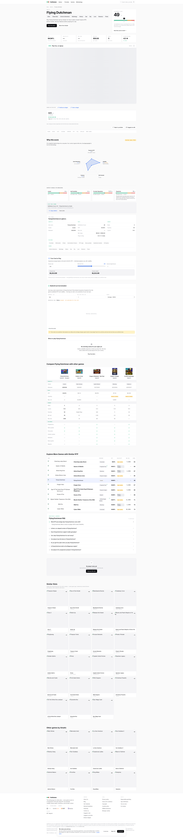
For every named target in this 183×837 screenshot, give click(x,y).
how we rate (87, 143)
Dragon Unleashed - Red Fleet (97, 376)
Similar (82, 131)
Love (78, 249)
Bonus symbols (88, 243)
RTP (74, 131)
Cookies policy (105, 806)
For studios (123, 806)
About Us (86, 799)
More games (89, 131)
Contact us (86, 810)
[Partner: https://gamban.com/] (49, 808)
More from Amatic (63, 25)
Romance (83, 249)
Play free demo (51, 25)
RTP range (81, 243)
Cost (58, 131)
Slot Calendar (87, 804)
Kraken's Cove (79, 376)
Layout (49, 191)
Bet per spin (50, 263)
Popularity (118, 191)
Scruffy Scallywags (129, 376)
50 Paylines (106, 243)
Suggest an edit (131, 127)
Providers (67, 2)
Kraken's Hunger (115, 376)
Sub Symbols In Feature (72, 243)
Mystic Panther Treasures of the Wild (84, 500)
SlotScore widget (63, 107)
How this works (52, 328)
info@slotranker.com (70, 826)
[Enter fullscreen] (134, 46)
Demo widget (75, 107)
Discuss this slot (91, 571)
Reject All (113, 831)
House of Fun (77, 495)
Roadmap (86, 808)
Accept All (120, 831)
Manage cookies (106, 810)
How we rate (124, 804)
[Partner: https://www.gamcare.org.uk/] (70, 808)
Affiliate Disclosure (106, 808)
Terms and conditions (107, 801)
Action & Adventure (53, 249)
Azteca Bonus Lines (79, 475)
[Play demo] (91, 76)
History (66, 249)
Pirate (88, 249)
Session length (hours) (111, 263)
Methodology (79, 2)
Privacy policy (105, 799)
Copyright (104, 804)
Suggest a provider (88, 815)
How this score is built (119, 30)
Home (48, 7)
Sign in (50, 118)
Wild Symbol (58, 243)
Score (48, 131)
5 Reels (64, 243)
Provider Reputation (98, 191)
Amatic (51, 7)
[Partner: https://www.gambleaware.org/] (56, 808)
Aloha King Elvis (78, 471)
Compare (69, 131)
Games (60, 2)
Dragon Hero (77, 485)
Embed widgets (87, 817)
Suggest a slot (87, 813)
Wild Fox (76, 504)
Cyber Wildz (77, 509)
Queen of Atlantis (78, 466)
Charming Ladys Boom (80, 462)
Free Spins (51, 243)
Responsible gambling (126, 799)
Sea (71, 249)
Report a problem (118, 127)
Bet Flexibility (74, 191)
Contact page (81, 826)
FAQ (77, 131)
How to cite (61, 210)
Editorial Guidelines (88, 806)
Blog (85, 801)
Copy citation (54, 210)
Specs (53, 131)
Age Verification (124, 801)
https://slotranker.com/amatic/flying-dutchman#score (60, 207)
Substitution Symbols (97, 243)
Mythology (61, 249)
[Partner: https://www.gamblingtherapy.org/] (63, 808)
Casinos (73, 2)
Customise (105, 831)
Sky (74, 249)
